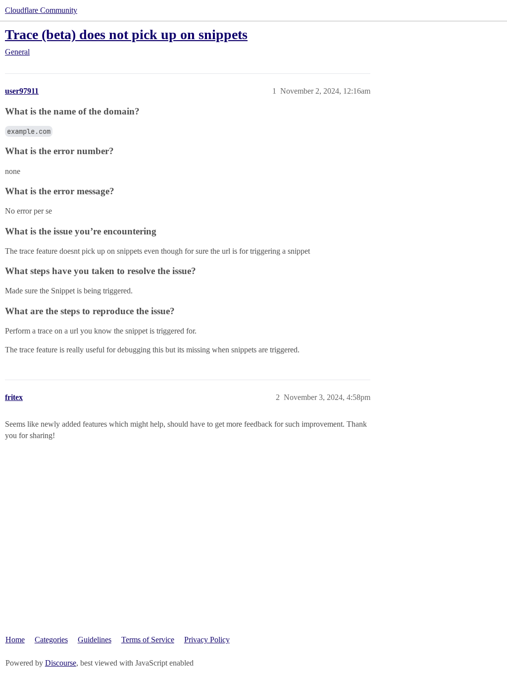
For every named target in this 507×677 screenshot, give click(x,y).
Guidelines (94, 639)
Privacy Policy (207, 639)
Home (15, 639)
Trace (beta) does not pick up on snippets (126, 34)
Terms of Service (147, 639)
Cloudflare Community (41, 10)
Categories (51, 639)
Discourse (60, 663)
